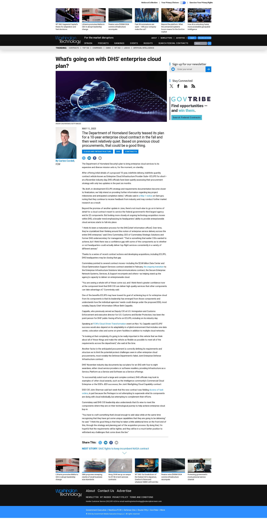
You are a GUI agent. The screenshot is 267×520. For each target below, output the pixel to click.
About (154, 38)
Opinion (88, 43)
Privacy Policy (120, 497)
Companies (97, 48)
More (162, 510)
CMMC (108, 48)
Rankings (119, 43)
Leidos (127, 48)
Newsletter (92, 497)
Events (134, 43)
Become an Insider (205, 38)
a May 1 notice (145, 196)
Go (210, 43)
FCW (58, 164)
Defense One (130, 510)
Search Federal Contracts (173, 43)
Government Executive (96, 510)
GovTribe (154, 510)
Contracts (74, 48)
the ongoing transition (154, 266)
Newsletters (166, 38)
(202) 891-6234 (112, 501)
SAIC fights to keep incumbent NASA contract (123, 448)
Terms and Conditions (141, 497)
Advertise (180, 38)
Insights (148, 43)
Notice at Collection (149, 3)
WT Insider (105, 497)
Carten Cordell (66, 161)
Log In (192, 38)
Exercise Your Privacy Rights (201, 3)
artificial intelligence (143, 48)
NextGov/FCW (115, 510)
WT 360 (117, 48)
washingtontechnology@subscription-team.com (143, 501)
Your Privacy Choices (170, 3)
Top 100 (85, 48)
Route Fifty (143, 510)
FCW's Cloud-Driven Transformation (109, 324)
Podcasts (103, 43)
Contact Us (106, 491)
